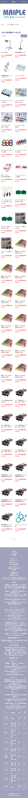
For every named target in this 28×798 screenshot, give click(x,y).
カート (25, 1)
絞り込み (24, 36)
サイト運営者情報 (14, 564)
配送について (14, 558)
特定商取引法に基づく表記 (14, 568)
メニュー (5, 1)
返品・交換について (14, 562)
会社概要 (14, 555)
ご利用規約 (14, 570)
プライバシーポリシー (14, 566)
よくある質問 (14, 553)
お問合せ (14, 551)
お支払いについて (14, 560)
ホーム (2, 24)
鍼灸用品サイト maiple (15, 793)
